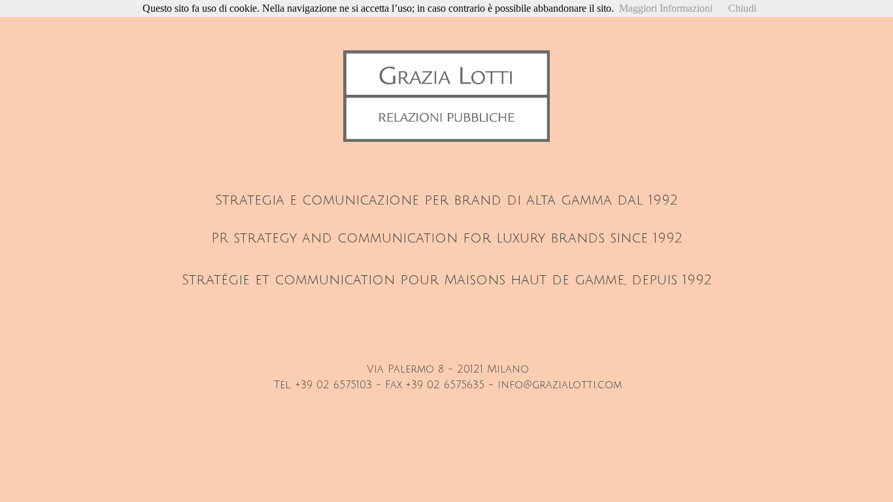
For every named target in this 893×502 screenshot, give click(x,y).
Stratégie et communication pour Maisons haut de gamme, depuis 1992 (447, 280)
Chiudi (742, 8)
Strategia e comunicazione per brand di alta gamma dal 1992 (446, 200)
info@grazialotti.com (559, 385)
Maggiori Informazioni (666, 8)
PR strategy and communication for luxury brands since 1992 (446, 238)
